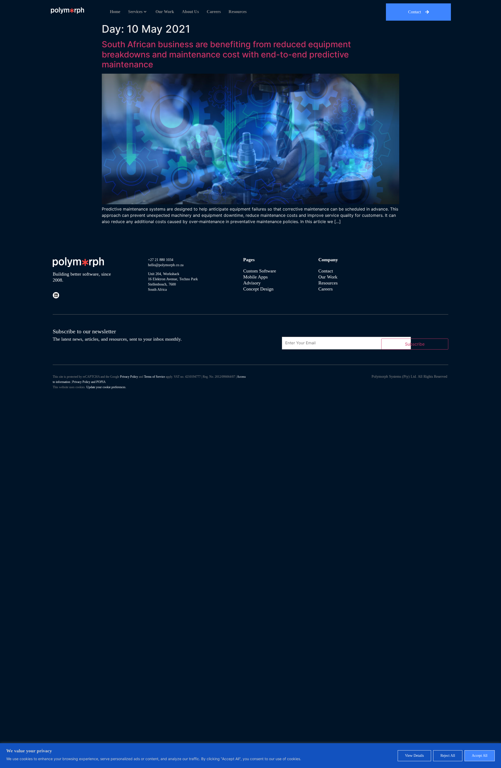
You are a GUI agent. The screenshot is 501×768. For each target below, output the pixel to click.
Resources (238, 11)
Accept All (479, 756)
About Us (190, 11)
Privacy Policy (129, 377)
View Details (414, 756)
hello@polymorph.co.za (165, 265)
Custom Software (259, 271)
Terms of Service (154, 377)
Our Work (165, 11)
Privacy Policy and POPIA (89, 382)
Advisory (252, 283)
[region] (250, 755)
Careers (214, 11)
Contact (325, 271)
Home (115, 11)
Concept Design (258, 289)
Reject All (447, 756)
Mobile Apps (255, 277)
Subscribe (415, 344)
